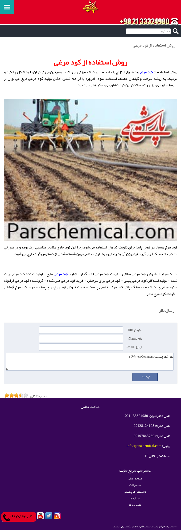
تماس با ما (135, 504)
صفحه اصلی (135, 478)
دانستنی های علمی (135, 491)
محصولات (135, 485)
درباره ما (135, 498)
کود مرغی (146, 72)
